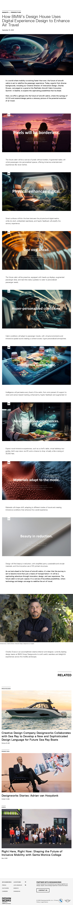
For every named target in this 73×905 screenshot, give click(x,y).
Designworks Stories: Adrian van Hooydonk (30, 795)
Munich (16, 888)
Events (4, 807)
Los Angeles (18, 885)
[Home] (6, 900)
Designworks (7, 882)
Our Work (5, 888)
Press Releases (6, 688)
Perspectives (16, 12)
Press (4, 885)
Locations (17, 882)
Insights (5, 12)
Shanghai (17, 891)
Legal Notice (44, 902)
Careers (5, 891)
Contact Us (43, 890)
